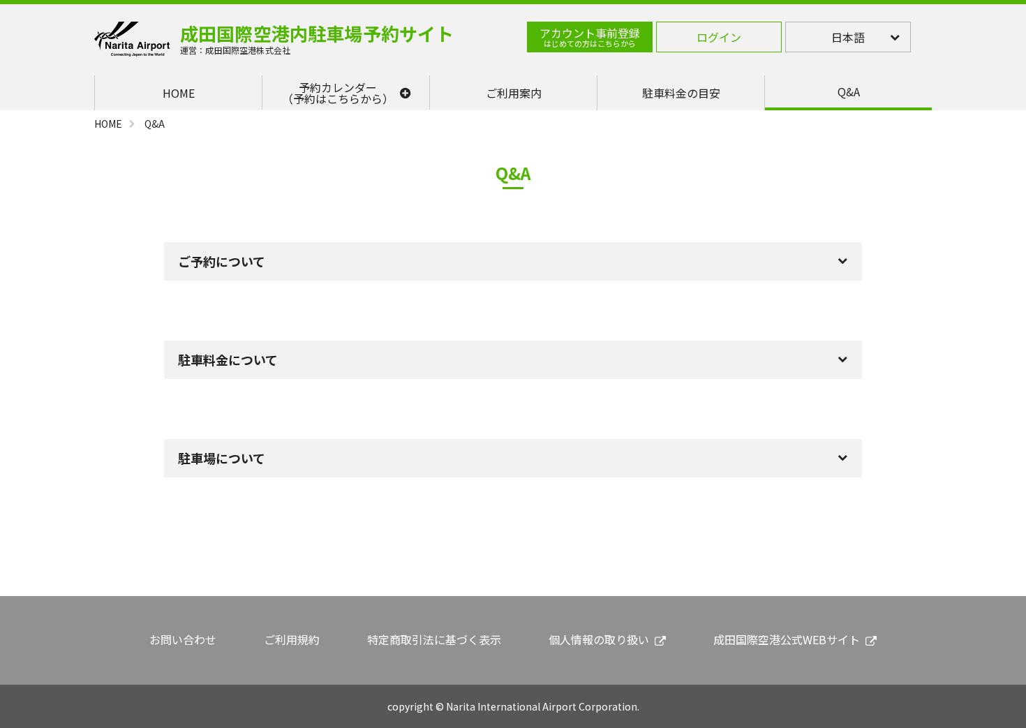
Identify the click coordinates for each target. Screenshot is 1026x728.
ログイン (719, 37)
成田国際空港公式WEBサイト (786, 639)
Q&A (849, 91)
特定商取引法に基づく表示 (434, 639)
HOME (179, 92)
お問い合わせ (182, 639)
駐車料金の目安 (681, 92)
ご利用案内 (514, 92)
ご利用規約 (292, 639)
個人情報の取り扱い (599, 639)
